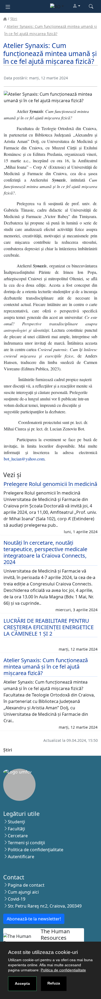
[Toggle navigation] (7, 6)
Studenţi (16, 822)
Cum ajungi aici (23, 892)
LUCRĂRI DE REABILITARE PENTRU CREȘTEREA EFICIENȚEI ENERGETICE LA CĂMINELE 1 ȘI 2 (49, 627)
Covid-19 (16, 899)
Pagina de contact (26, 885)
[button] (76, 6)
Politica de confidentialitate (63, 970)
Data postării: (16, 77)
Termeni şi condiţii (26, 843)
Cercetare (18, 836)
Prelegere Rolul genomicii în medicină (50, 484)
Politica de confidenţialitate (35, 850)
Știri (13, 18)
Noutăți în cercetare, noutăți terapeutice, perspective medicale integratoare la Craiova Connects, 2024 (45, 552)
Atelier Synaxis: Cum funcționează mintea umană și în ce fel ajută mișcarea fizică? (46, 667)
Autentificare (21, 857)
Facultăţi (16, 829)
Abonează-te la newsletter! (34, 919)
